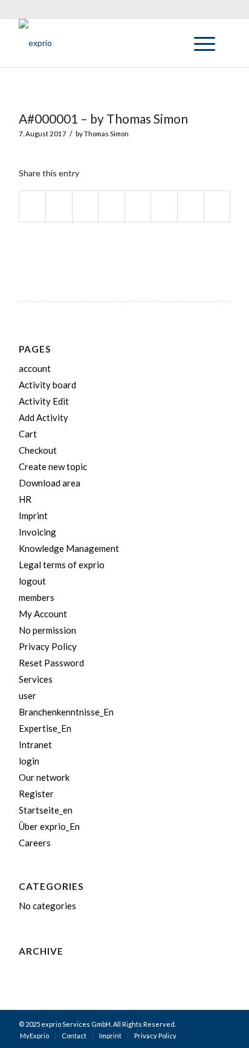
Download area (49, 482)
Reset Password (51, 662)
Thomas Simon (106, 134)
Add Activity (43, 417)
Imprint (33, 515)
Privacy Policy (48, 646)
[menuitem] (170, 43)
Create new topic (53, 466)
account (35, 368)
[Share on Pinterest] (86, 206)
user (27, 695)
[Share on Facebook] (32, 206)
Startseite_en (46, 809)
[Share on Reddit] (191, 206)
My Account (43, 613)
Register (36, 793)
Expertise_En (45, 728)
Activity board (47, 384)
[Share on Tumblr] (138, 206)
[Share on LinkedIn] (111, 206)
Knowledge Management (69, 548)
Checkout (38, 450)
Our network (44, 777)
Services (36, 679)
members (36, 597)
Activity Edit (44, 401)
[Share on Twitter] (59, 206)
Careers (35, 842)
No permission (47, 630)
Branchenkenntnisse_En (66, 711)
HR (25, 499)
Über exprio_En (49, 826)
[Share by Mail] (217, 206)
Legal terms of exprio (62, 564)
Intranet (35, 744)
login (29, 760)
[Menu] (198, 43)
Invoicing (37, 531)
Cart (28, 433)
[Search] (170, 43)
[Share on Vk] (164, 206)
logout (32, 580)
